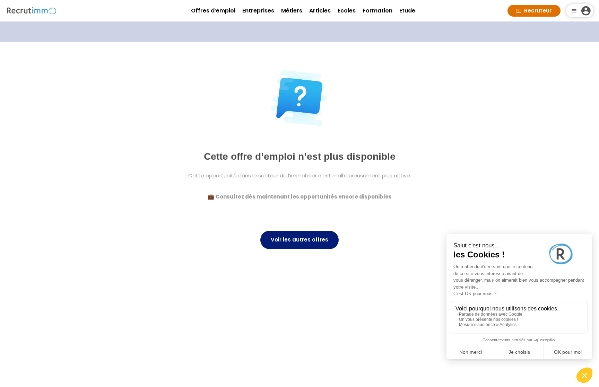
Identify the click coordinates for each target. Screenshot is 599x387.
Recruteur (538, 10)
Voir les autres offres (299, 239)
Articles (320, 11)
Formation (377, 11)
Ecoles (347, 11)
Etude (407, 11)
